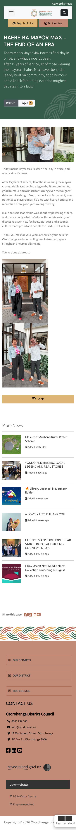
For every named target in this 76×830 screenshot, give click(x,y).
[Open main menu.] (11, 13)
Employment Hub (23, 804)
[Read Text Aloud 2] (68, 818)
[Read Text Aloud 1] (61, 818)
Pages (26, 103)
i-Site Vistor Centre (24, 796)
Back (40, 399)
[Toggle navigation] (64, 12)
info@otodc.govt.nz (23, 727)
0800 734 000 (19, 721)
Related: (11, 103)
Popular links (24, 23)
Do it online (54, 23)
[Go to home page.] (41, 13)
